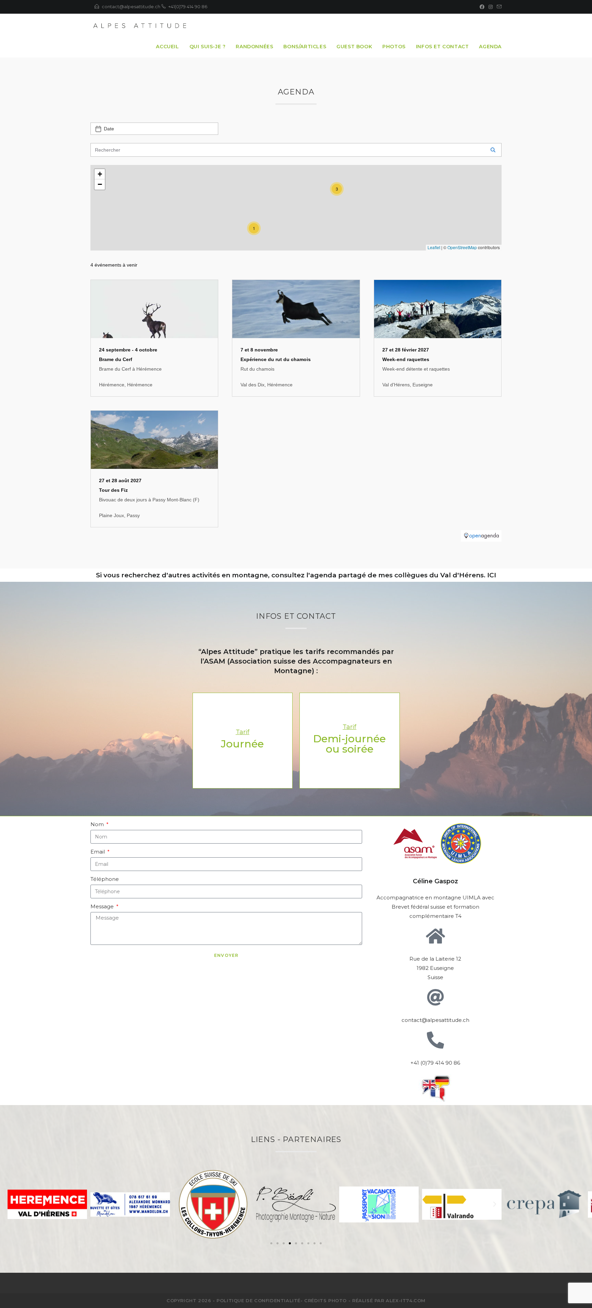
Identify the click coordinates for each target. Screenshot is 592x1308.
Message (102, 906)
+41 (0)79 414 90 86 (435, 1063)
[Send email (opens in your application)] (498, 6)
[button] (271, 1243)
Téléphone (104, 879)
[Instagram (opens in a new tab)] (490, 6)
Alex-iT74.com (406, 1300)
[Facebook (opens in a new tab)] (482, 6)
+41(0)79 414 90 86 (187, 6)
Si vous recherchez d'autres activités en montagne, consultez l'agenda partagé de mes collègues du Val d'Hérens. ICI (296, 575)
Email (98, 851)
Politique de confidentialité (258, 1300)
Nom (97, 824)
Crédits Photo (325, 1300)
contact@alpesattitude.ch (131, 6)
